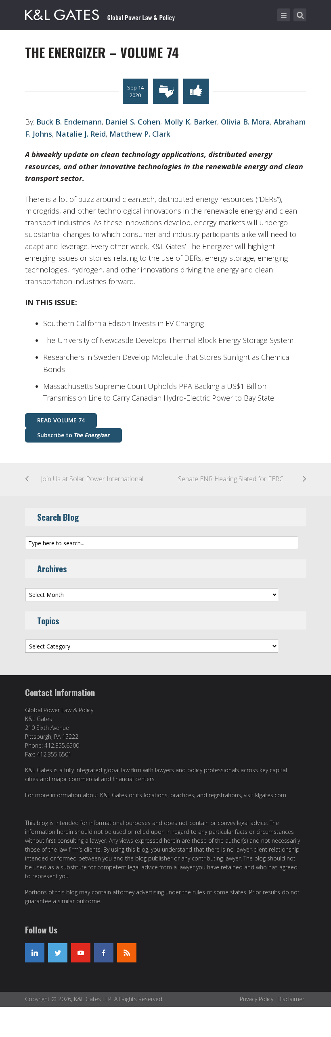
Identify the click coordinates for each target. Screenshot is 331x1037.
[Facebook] (103, 952)
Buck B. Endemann (69, 122)
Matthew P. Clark (139, 134)
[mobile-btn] (283, 14)
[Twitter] (57, 952)
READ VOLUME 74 (61, 420)
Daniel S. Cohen (132, 122)
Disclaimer (290, 999)
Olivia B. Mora (245, 122)
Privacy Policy (256, 999)
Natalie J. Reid (81, 134)
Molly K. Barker (190, 122)
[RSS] (126, 952)
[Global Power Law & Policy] (100, 13)
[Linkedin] (34, 952)
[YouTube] (80, 952)
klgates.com (270, 795)
